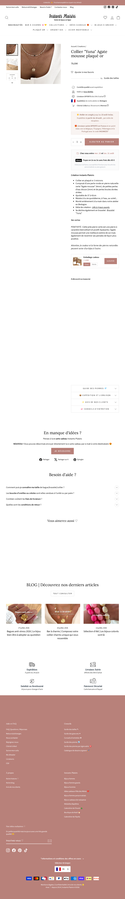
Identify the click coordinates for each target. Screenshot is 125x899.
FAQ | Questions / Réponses (16, 729)
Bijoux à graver (104, 25)
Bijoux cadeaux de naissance (75, 800)
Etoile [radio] (94, 264)
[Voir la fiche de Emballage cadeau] (77, 261)
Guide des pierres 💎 (95, 388)
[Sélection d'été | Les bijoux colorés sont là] (101, 614)
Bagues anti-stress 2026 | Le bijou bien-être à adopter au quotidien (24, 633)
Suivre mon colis (12, 7)
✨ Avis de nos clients (95, 402)
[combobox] (63, 869)
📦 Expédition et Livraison (95, 395)
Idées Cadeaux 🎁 (80, 25)
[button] (82, 72)
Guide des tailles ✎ (71, 729)
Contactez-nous (61, 7)
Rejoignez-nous (12, 742)
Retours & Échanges (29, 7)
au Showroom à (92, 105)
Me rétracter (10, 755)
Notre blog (10, 783)
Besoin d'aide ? (46, 7)
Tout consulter (62, 593)
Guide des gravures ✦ (72, 733)
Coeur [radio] (87, 264)
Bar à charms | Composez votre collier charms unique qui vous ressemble (62, 635)
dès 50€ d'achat (90, 96)
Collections (57, 25)
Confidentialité (61, 884)
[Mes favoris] (106, 17)
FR (63, 869)
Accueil (74, 46)
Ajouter (110, 261)
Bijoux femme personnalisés (75, 795)
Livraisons (10, 759)
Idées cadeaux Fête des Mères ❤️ (76, 791)
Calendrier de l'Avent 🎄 (73, 808)
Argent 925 (57, 30)
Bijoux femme (69, 778)
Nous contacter (12, 738)
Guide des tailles (111, 78)
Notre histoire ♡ (12, 778)
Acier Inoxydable (79, 30)
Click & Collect (11, 746)
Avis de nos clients (13, 787)
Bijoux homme (69, 787)
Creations (81, 46)
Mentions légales (47, 884)
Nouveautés (15, 25)
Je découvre (62, 451)
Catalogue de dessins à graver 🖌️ (76, 750)
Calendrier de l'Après (72, 816)
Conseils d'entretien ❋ (73, 738)
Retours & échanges (13, 733)
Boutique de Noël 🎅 (72, 812)
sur (85, 92)
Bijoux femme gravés (72, 783)
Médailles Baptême (71, 804)
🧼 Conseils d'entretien (95, 409)
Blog (71, 7)
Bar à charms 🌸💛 (36, 25)
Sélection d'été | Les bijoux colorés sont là (101, 633)
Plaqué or (39, 30)
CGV (7, 763)
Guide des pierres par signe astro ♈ (78, 746)
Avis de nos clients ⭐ (76, 884)
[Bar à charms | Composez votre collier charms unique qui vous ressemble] (62, 614)
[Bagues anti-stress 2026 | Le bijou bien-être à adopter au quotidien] (23, 614)
